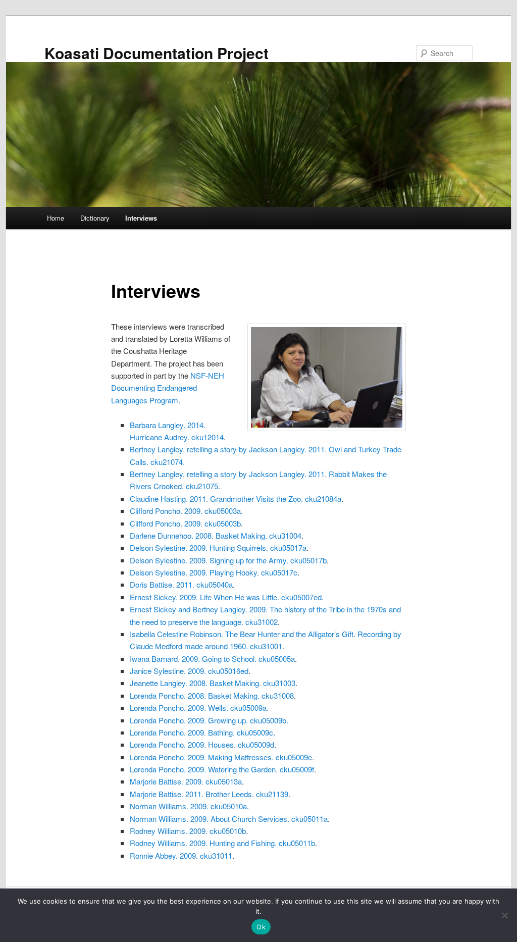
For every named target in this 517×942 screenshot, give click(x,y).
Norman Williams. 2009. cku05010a (188, 806)
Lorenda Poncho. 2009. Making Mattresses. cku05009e (221, 757)
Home (55, 218)
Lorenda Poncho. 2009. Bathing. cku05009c (201, 732)
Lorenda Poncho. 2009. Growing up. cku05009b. (209, 720)
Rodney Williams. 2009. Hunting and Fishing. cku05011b (222, 843)
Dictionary (95, 218)
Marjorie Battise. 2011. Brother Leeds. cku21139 (209, 794)
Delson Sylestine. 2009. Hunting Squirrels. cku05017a (218, 547)
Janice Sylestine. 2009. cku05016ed (189, 670)
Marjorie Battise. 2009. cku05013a (186, 781)
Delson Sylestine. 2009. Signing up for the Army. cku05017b (228, 560)
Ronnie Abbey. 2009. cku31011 (181, 855)
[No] (504, 915)
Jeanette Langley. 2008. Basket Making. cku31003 (212, 682)
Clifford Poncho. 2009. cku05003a (185, 510)
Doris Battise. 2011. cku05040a (181, 584)
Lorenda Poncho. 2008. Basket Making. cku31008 (212, 695)
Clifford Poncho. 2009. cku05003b (185, 523)
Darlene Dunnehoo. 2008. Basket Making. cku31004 (215, 535)
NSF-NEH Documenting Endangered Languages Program (167, 387)
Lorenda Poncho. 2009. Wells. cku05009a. (199, 707)
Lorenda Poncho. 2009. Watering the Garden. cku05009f (222, 769)
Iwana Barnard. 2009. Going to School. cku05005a (212, 658)
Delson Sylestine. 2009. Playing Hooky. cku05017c (213, 572)
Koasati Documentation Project (156, 53)
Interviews (141, 218)
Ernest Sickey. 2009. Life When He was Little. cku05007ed (226, 597)
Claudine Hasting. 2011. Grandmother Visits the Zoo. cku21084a (235, 498)
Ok (261, 927)
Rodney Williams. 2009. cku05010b (188, 830)
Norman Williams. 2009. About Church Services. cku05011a (229, 818)
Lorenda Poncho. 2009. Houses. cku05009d (202, 744)
